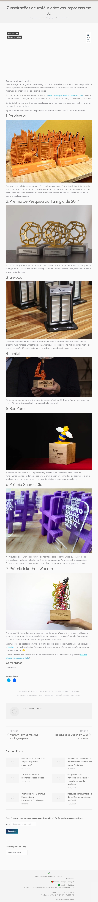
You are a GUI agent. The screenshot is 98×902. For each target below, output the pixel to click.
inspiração (58, 695)
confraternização (32, 695)
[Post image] (12, 762)
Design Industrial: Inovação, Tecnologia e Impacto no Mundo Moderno (78, 779)
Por (62, 691)
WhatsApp (56, 893)
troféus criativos (75, 695)
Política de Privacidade (65, 900)
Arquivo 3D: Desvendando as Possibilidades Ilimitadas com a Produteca (80, 761)
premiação (66, 695)
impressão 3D (49, 695)
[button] (49, 151)
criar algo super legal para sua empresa (66, 95)
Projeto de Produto (14, 37)
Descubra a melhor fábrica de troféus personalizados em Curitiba (80, 797)
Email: (8, 824)
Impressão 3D (13, 34)
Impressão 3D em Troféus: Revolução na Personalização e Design (33, 797)
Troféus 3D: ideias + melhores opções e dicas (33, 776)
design (11, 647)
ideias (41, 695)
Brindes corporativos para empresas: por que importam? (33, 761)
